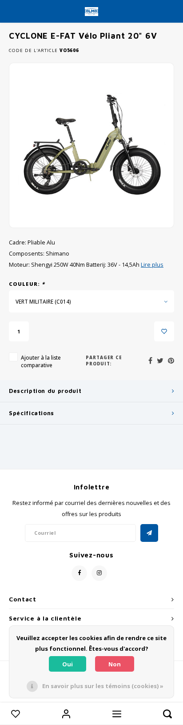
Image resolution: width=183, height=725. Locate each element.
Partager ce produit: (104, 361)
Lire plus (152, 264)
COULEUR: (27, 283)
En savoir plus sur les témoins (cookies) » (102, 686)
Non (114, 664)
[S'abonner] (149, 533)
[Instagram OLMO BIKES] (99, 573)
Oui (67, 664)
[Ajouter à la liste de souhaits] (164, 331)
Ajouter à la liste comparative (41, 361)
